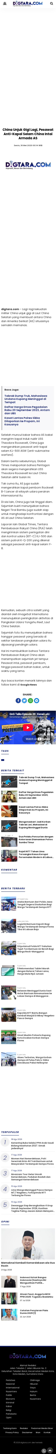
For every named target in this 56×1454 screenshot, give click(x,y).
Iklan (38, 1432)
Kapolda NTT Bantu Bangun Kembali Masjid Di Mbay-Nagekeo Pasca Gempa (35, 1015)
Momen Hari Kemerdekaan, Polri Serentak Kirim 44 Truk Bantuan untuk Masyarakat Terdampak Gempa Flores (32, 1161)
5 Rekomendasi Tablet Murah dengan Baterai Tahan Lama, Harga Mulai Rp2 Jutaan (33, 971)
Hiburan (34, 1383)
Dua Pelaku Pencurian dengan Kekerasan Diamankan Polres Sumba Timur (36, 839)
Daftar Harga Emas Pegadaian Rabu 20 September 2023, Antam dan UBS (27, 410)
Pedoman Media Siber (42, 1428)
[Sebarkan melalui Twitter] (24, 700)
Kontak (47, 1432)
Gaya (33, 1387)
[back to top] (50, 1450)
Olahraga (35, 1380)
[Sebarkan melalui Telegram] (36, 700)
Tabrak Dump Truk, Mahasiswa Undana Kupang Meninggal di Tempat (25, 399)
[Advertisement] (28, 37)
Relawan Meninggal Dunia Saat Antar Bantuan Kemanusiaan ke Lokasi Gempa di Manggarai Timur (34, 994)
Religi (8, 1410)
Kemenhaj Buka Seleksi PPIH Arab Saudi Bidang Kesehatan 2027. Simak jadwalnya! (32, 1145)
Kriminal (10, 1402)
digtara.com (25, 1442)
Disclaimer (27, 1432)
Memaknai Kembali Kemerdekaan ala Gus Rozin (28, 1264)
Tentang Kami (10, 1428)
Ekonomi (10, 1398)
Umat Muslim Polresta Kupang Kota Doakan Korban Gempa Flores (33, 1038)
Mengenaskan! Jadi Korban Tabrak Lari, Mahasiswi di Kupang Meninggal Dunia (34, 824)
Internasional (12, 1387)
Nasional (10, 1383)
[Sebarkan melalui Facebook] (18, 700)
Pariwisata (11, 1413)
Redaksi (24, 1428)
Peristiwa (10, 1380)
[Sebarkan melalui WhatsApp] (30, 700)
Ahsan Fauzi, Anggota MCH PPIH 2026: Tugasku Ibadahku (36, 1295)
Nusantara (11, 1391)
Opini (8, 1417)
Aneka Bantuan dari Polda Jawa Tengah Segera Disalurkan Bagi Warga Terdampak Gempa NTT (34, 904)
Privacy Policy (12, 1432)
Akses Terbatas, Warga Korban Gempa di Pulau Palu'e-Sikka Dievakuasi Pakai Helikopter (34, 1060)
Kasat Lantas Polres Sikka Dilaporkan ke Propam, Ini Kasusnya (22, 421)
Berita (33, 1395)
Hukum (33, 1391)
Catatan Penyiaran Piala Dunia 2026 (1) (34, 1312)
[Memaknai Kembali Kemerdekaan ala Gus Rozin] (28, 1254)
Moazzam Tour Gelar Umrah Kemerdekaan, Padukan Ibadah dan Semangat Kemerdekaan (30, 1177)
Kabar (9, 1406)
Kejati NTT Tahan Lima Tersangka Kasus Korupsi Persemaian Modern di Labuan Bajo (36, 854)
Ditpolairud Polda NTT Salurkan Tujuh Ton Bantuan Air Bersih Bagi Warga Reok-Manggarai (35, 949)
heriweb (38, 1442)
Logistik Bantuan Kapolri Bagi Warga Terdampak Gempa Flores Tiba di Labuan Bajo (35, 927)
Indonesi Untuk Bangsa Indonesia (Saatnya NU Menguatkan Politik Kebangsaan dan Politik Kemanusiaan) (33, 1283)
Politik (9, 1395)
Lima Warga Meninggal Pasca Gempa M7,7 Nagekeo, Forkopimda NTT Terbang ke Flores (31, 1193)
